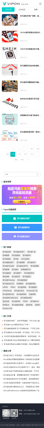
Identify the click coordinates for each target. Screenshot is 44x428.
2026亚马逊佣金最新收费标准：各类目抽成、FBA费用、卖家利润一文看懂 (23, 336)
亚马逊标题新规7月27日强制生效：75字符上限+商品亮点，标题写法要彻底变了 (23, 328)
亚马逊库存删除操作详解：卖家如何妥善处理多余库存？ (30, 82)
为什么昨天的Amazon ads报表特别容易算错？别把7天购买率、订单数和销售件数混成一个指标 (22, 391)
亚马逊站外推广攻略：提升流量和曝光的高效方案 (30, 16)
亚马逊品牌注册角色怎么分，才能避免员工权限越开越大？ (22, 387)
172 (25, 154)
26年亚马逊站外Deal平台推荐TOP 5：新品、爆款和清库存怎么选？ (22, 367)
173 (31, 154)
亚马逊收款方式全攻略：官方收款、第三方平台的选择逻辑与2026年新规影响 (23, 332)
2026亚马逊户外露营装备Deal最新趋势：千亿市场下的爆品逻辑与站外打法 (22, 371)
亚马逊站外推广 (24, 218)
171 (19, 154)
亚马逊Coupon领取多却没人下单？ (17, 325)
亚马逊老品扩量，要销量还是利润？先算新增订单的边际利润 (22, 375)
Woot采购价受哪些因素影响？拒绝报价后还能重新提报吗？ (22, 359)
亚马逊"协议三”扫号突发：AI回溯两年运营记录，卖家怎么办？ (22, 355)
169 (7, 154)
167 (32, 149)
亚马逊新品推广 (24, 236)
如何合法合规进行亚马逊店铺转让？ (30, 99)
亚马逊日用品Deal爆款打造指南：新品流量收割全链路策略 (23, 344)
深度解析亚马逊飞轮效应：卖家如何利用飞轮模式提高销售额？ (30, 115)
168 (38, 149)
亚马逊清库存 (24, 227)
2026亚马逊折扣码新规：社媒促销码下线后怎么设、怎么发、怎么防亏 (22, 383)
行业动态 (22, 9)
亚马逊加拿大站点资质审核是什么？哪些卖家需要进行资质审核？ (23, 340)
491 (16, 160)
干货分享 (8, 9)
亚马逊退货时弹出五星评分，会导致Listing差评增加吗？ (22, 363)
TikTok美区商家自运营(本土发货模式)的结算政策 (31, 33)
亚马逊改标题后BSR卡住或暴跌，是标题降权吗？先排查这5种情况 (22, 379)
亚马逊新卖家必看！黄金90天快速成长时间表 (30, 132)
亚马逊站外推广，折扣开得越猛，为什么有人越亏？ (23, 321)
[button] (21, 202)
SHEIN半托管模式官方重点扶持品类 (30, 49)
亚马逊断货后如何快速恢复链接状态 (30, 66)
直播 (36, 9)
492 (22, 160)
